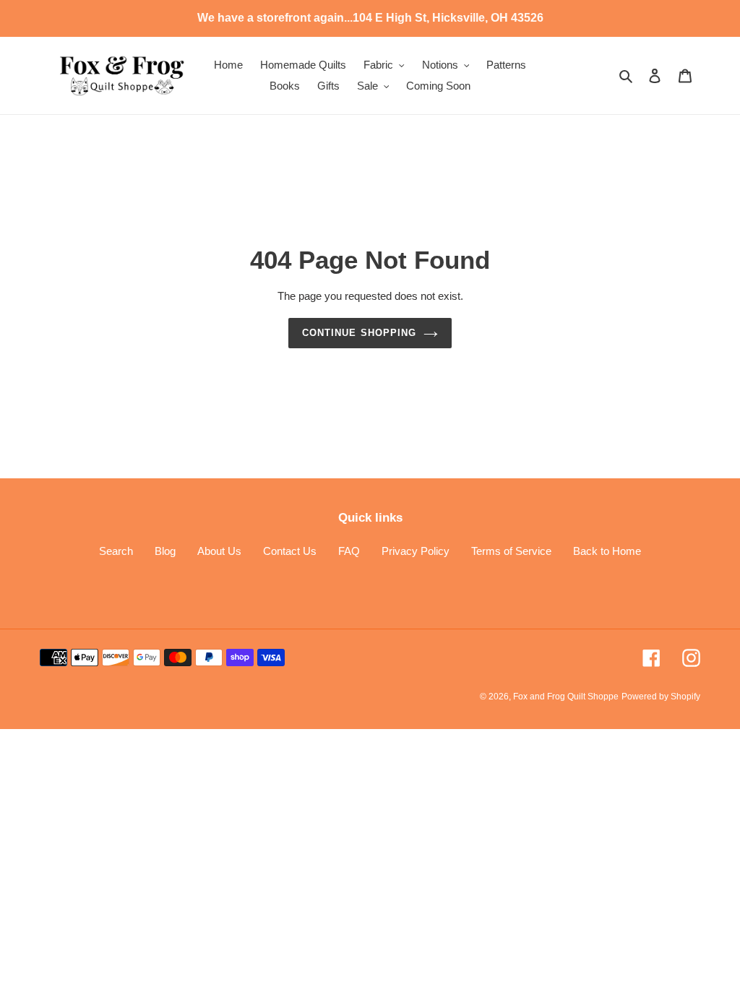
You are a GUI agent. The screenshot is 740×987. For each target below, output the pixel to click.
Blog (165, 551)
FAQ (349, 551)
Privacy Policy (415, 551)
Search (116, 551)
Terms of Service (511, 551)
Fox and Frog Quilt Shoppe (566, 696)
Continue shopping (359, 332)
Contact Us (290, 551)
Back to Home (607, 551)
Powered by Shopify (660, 696)
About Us (219, 551)
